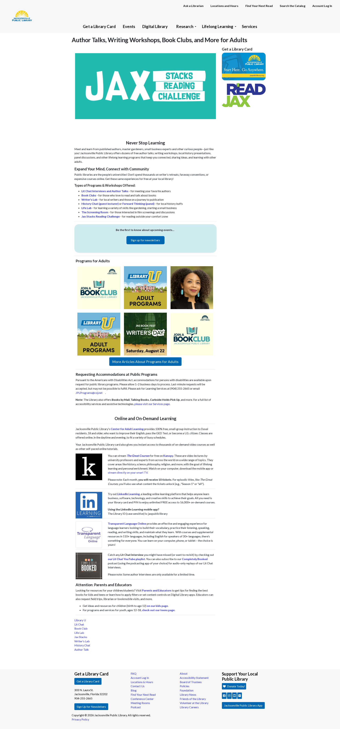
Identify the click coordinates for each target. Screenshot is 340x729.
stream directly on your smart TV (128, 472)
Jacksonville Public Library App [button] (243, 705)
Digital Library (155, 26)
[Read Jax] (244, 94)
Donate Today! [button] (235, 686)
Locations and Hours (224, 5)
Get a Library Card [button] (88, 681)
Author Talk (81, 649)
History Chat (82, 645)
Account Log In (322, 5)
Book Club (80, 628)
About (184, 673)
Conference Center (142, 698)
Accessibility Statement (194, 677)
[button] (224, 695)
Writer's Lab (82, 641)
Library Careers (189, 707)
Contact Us (137, 686)
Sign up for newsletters (145, 240)
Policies (184, 686)
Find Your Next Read (259, 5)
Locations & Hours (142, 682)
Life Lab (79, 632)
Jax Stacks (80, 637)
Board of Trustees (191, 682)
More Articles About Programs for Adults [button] (145, 361)
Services (249, 26)
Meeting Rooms (140, 703)
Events (129, 26)
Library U (80, 620)
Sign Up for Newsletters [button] (91, 706)
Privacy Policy (80, 719)
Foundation (186, 690)
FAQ (133, 673)
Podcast (136, 707)
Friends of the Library (193, 698)
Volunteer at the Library (194, 703)
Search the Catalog (292, 5)
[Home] (20, 10)
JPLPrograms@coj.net (89, 392)
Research (184, 26)
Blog (134, 690)
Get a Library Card (99, 26)
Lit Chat (79, 624)
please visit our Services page (152, 404)
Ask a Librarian (193, 5)
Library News (188, 694)
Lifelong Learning (217, 26)
